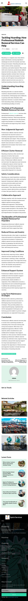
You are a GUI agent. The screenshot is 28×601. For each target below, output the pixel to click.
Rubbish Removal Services (8, 353)
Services (7, 9)
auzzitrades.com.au (13, 597)
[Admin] (3, 49)
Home (2, 9)
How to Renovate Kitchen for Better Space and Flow (10, 492)
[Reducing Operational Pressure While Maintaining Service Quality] (14, 425)
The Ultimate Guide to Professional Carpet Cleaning (8, 553)
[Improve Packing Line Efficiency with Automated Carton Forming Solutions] (14, 442)
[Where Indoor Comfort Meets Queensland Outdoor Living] (14, 408)
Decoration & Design (9, 410)
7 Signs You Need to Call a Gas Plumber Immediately (13, 533)
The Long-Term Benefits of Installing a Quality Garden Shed (10, 503)
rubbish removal (13, 113)
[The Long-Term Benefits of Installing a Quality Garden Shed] (21, 503)
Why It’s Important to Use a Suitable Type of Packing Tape (21, 361)
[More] (22, 53)
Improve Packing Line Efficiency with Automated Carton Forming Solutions (12, 447)
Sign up (14, 594)
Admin (7, 48)
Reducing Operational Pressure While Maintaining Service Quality (13, 430)
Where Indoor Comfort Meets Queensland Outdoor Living (12, 413)
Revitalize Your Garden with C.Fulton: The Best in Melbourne (7, 361)
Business (6, 426)
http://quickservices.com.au (14, 380)
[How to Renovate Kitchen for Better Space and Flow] (21, 493)
